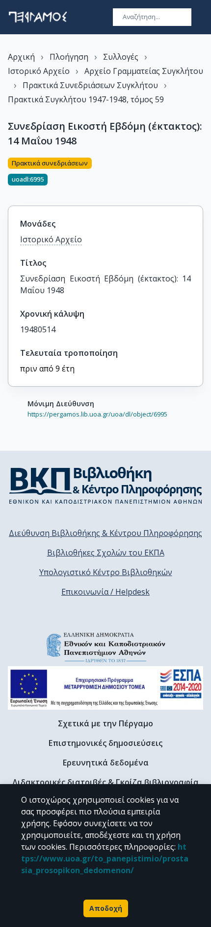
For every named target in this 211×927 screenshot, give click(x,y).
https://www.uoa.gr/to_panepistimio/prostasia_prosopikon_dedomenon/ (104, 858)
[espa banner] (105, 688)
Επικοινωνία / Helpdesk (105, 591)
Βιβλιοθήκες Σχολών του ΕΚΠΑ (105, 552)
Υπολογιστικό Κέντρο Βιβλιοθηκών (105, 572)
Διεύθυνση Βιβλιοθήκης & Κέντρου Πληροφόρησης (105, 533)
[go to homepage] (38, 17)
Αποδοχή (105, 908)
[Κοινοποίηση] (199, 176)
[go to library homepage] (105, 485)
